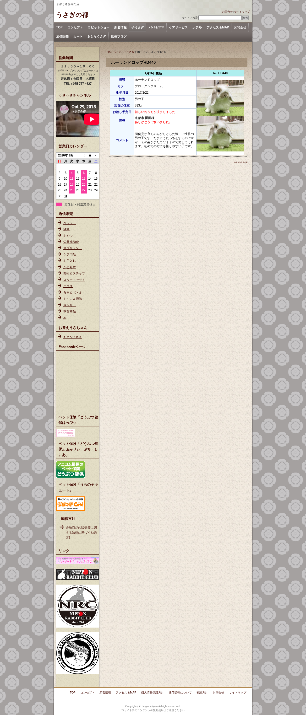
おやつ (68, 235)
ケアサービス (178, 27)
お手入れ (69, 261)
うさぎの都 (72, 14)
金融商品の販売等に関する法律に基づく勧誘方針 (81, 532)
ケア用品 (69, 254)
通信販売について (180, 692)
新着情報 (120, 27)
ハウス (68, 286)
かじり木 (69, 267)
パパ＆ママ (156, 27)
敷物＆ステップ (74, 273)
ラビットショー (98, 27)
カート (78, 36)
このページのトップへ (240, 162)
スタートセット (74, 280)
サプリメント (72, 248)
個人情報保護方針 (152, 692)
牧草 (66, 229)
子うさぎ (137, 27)
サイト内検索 (190, 17)
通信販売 (62, 36)
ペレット (69, 223)
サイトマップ (242, 11)
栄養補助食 (71, 242)
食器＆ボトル (72, 292)
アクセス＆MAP (218, 27)
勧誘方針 (202, 692)
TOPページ (114, 51)
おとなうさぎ (96, 36)
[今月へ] (90, 155)
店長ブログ (118, 36)
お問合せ (227, 11)
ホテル (197, 27)
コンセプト (75, 27)
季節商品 (69, 311)
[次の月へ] (96, 155)
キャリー (69, 305)
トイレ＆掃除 (72, 299)
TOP (59, 27)
